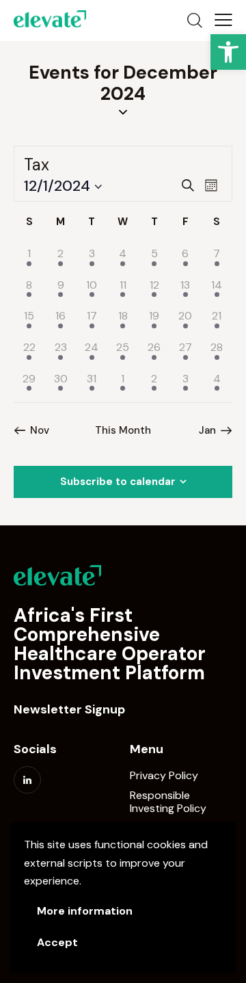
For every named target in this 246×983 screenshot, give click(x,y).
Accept (57, 942)
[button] (228, 52)
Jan (207, 430)
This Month (123, 430)
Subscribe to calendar (118, 481)
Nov (39, 430)
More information (85, 911)
